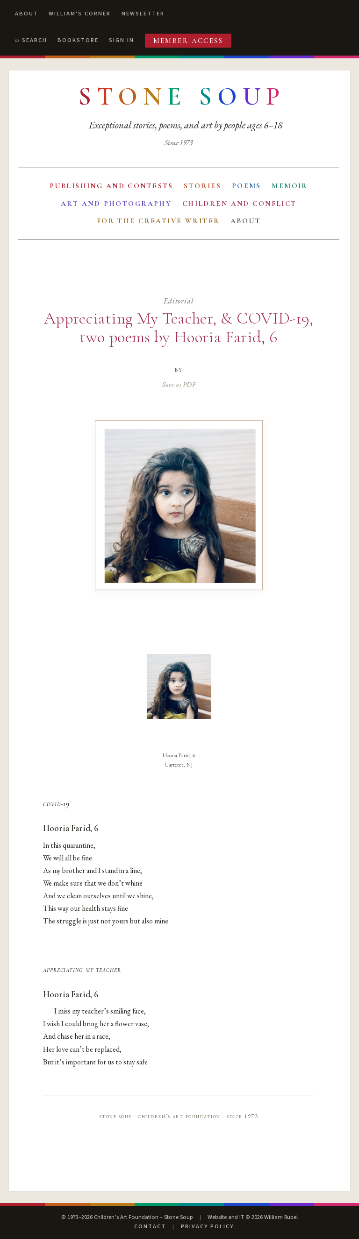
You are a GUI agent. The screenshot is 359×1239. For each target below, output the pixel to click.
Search (34, 40)
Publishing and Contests (111, 186)
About (26, 13)
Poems (246, 186)
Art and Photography (116, 203)
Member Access (188, 40)
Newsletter (143, 13)
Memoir (290, 186)
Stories (202, 186)
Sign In (121, 40)
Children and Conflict (239, 203)
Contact (150, 1226)
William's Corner (80, 13)
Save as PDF (178, 384)
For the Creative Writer (158, 221)
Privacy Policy (207, 1226)
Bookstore (78, 40)
